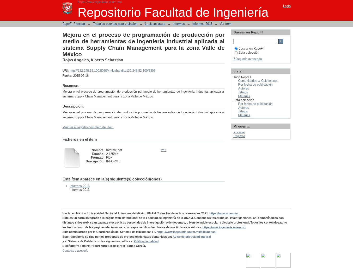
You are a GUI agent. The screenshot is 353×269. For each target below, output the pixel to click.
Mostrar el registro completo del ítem (88, 127)
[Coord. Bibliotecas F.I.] (283, 266)
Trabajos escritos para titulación (115, 24)
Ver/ (163, 150)
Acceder (239, 132)
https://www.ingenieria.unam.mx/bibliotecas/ (186, 232)
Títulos (243, 92)
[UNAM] (253, 266)
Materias (244, 96)
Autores (243, 88)
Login (287, 6)
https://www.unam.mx (224, 213)
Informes (179, 24)
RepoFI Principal (73, 24)
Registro (239, 136)
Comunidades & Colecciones (258, 81)
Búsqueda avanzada (247, 59)
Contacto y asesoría (75, 250)
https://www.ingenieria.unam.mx (100, 2)
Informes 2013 (202, 24)
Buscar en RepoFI (251, 48)
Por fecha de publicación (255, 84)
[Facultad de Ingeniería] (268, 266)
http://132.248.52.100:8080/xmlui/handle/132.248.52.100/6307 (112, 70)
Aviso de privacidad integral (192, 236)
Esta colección (248, 52)
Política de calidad (146, 241)
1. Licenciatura (155, 24)
